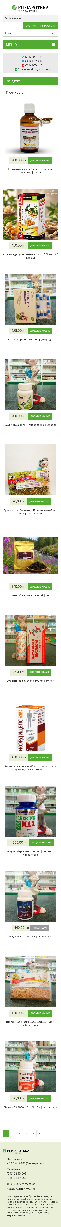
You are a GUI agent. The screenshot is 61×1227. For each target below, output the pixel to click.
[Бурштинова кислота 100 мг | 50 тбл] (30, 640)
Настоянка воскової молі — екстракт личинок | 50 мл (30, 170)
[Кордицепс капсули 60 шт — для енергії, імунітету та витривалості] (30, 725)
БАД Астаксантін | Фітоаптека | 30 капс (30, 424)
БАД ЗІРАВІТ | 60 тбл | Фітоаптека (30, 936)
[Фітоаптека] (30, 8)
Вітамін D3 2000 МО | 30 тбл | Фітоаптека (30, 1107)
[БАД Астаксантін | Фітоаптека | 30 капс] (30, 384)
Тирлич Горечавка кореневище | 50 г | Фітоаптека (31, 1023)
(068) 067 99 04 (33, 61)
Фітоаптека (28, 1183)
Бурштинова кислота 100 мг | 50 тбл (30, 680)
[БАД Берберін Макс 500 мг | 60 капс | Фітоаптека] (30, 811)
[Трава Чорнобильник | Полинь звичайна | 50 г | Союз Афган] (30, 469)
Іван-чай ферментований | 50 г (30, 595)
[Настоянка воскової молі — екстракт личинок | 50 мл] (30, 128)
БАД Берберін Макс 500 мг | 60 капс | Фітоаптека (30, 852)
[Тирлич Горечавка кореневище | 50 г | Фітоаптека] (30, 981)
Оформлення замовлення (40, 25)
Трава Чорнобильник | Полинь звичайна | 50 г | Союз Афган (30, 511)
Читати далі (40, 927)
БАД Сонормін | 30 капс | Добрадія (30, 339)
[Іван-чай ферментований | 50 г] (30, 555)
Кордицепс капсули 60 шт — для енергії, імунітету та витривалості (31, 767)
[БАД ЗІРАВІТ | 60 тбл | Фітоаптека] (30, 896)
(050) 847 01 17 (33, 65)
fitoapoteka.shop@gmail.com (34, 69)
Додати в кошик (40, 160)
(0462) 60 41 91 (33, 56)
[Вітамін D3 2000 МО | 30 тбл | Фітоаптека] (30, 1066)
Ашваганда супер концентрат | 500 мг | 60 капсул (30, 255)
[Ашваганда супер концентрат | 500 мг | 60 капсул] (30, 214)
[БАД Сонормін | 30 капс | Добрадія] (30, 299)
